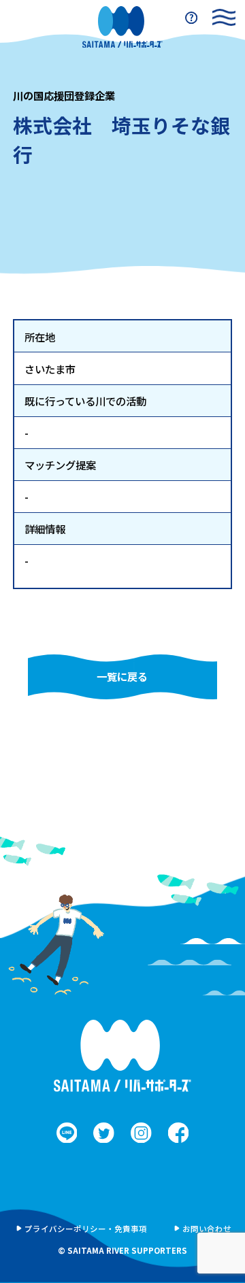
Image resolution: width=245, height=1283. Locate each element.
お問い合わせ (206, 1228)
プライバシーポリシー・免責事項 (85, 1228)
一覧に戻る (122, 676)
